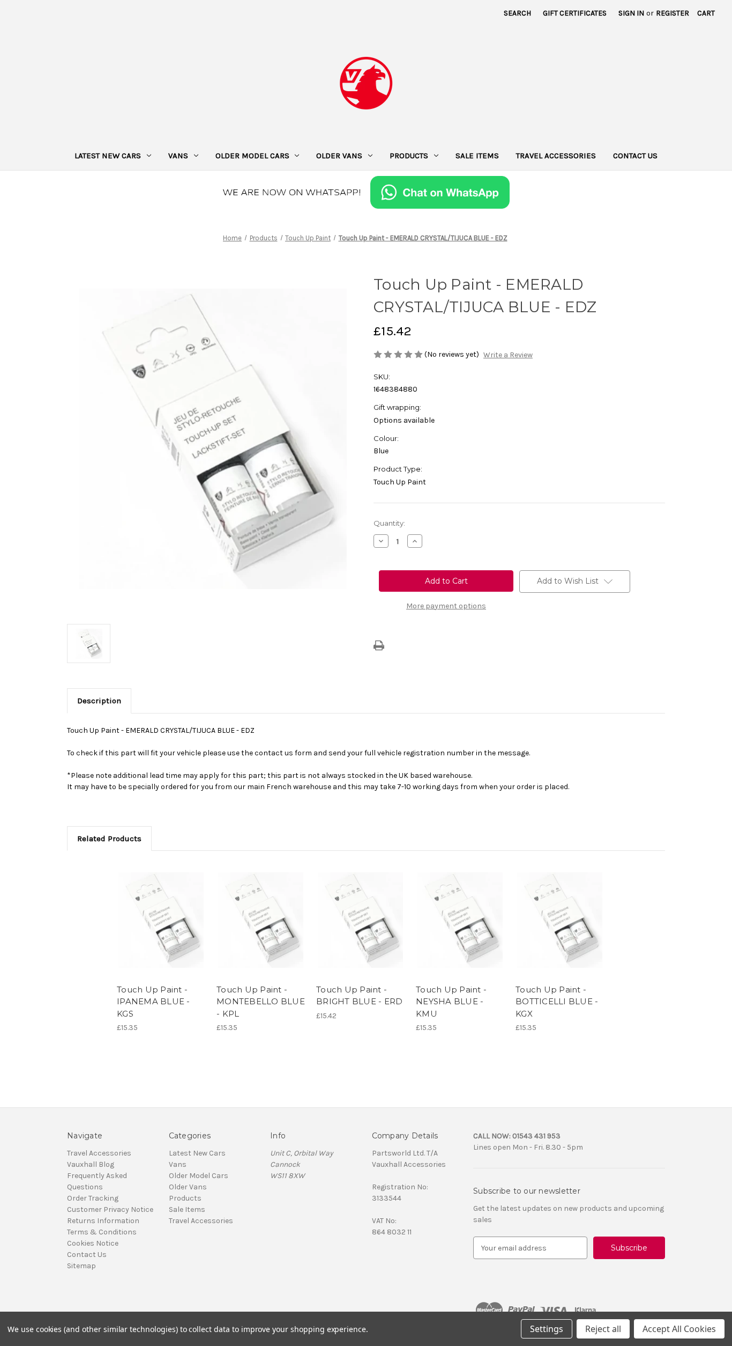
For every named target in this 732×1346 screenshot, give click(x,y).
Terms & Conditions (102, 1232)
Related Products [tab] (109, 838)
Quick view (160, 910)
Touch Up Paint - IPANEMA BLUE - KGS (153, 1001)
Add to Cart (161, 929)
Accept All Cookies (679, 1329)
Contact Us (635, 155)
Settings (546, 1329)
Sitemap (81, 1265)
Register (672, 13)
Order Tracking (92, 1198)
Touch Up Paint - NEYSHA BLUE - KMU (451, 1001)
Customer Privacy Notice (110, 1209)
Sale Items (477, 155)
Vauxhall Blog (90, 1164)
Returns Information (103, 1220)
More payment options (446, 606)
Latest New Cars (107, 155)
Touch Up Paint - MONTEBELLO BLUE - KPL (260, 1001)
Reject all (603, 1329)
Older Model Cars (252, 155)
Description (99, 700)
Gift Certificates (575, 13)
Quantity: (389, 523)
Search (517, 13)
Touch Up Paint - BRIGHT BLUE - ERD (359, 995)
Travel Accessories (556, 155)
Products (409, 155)
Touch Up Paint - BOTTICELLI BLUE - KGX (557, 1001)
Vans (178, 155)
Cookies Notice (92, 1243)
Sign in (631, 13)
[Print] (379, 645)
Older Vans (339, 155)
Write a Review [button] (508, 354)
